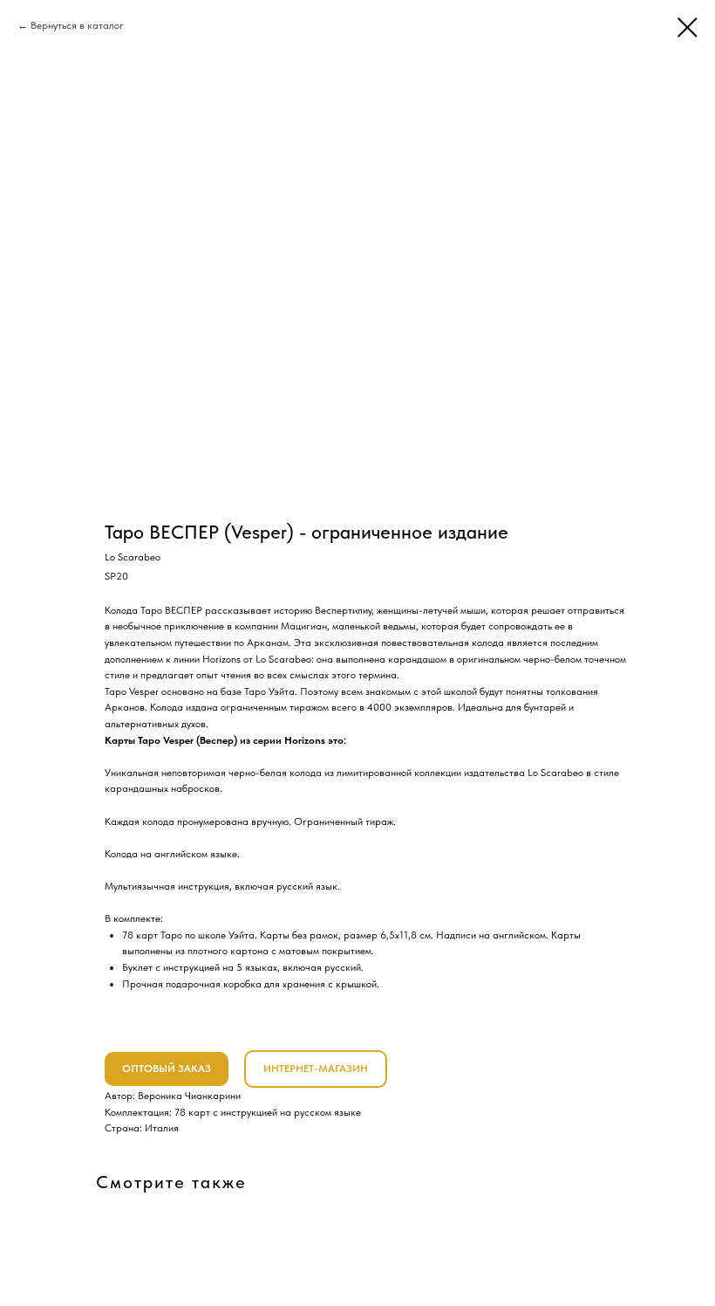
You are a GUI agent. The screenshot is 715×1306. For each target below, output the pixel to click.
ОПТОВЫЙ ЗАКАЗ (166, 1068)
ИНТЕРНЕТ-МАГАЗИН (315, 1068)
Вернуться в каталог (77, 25)
